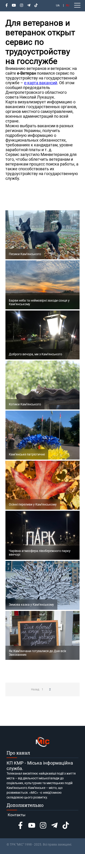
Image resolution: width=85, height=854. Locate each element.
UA (58, 5)
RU (67, 5)
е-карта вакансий (40, 82)
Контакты (16, 815)
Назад (35, 689)
